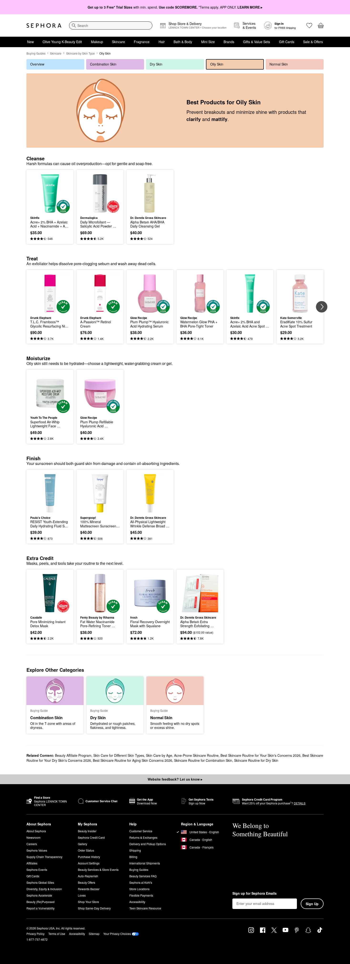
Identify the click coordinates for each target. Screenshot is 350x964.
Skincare (118, 41)
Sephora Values (36, 850)
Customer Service (140, 831)
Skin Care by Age (159, 755)
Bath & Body (183, 41)
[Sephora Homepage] (44, 25)
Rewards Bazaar (89, 889)
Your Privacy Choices (117, 934)
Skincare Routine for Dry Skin (256, 760)
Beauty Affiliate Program (73, 755)
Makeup (97, 41)
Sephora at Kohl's (140, 882)
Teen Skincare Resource (145, 908)
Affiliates (31, 863)
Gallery (82, 844)
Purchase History (89, 857)
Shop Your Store (88, 902)
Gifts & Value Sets (256, 41)
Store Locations (139, 889)
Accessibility (137, 902)
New (30, 41)
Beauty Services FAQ (142, 876)
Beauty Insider (87, 831)
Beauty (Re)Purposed (40, 902)
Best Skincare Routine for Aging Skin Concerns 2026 (132, 760)
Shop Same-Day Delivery (94, 908)
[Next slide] (321, 307)
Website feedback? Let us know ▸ (175, 779)
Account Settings (89, 863)
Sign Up (312, 903)
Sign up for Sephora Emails (254, 893)
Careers (31, 844)
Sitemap (94, 934)
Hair (162, 41)
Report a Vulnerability (40, 908)
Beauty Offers (86, 882)
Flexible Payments (141, 895)
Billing (133, 857)
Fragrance (142, 41)
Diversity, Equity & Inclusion (44, 889)
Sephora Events (36, 870)
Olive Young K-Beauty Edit (62, 41)
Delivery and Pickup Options (147, 844)
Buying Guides (35, 53)
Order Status (86, 850)
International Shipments (144, 863)
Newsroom (33, 837)
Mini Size (208, 41)
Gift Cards (286, 41)
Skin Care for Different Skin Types (118, 755)
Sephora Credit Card (91, 837)
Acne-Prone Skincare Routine (196, 755)
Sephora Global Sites (40, 882)
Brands (229, 41)
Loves (82, 895)
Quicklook (50, 210)
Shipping (135, 850)
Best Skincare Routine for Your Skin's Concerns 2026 (260, 755)
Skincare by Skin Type (80, 53)
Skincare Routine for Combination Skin (203, 760)
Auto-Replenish (88, 876)
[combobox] (110, 25)
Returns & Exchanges (143, 837)
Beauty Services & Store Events (98, 870)
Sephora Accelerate (39, 895)
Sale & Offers (313, 41)
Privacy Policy (35, 934)
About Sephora (36, 831)
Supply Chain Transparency (44, 857)
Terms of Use (56, 934)
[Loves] (309, 25)
